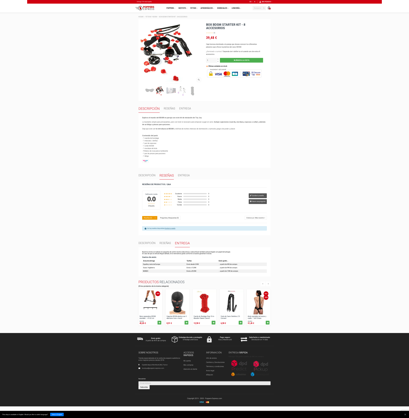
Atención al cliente (190, 369)
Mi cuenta (187, 361)
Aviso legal (210, 371)
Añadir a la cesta (242, 60)
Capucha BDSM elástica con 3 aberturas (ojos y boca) (177, 317)
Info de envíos (211, 358)
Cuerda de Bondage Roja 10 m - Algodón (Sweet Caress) (204, 317)
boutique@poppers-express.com (153, 368)
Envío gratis (155, 338)
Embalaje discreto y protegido (190, 337)
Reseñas (169, 108)
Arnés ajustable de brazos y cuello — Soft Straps (257, 317)
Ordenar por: (250, 218)
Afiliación (209, 375)
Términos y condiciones (215, 366)
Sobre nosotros (148, 352)
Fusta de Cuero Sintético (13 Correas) (230, 317)
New (266, 293)
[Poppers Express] (145, 8)
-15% (158, 294)
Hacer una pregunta (258, 201)
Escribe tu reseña (258, 195)
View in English (57, 414)
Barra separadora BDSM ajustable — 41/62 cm (148, 317)
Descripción (149, 109)
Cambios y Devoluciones (215, 362)
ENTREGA (185, 108)
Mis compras (188, 365)
